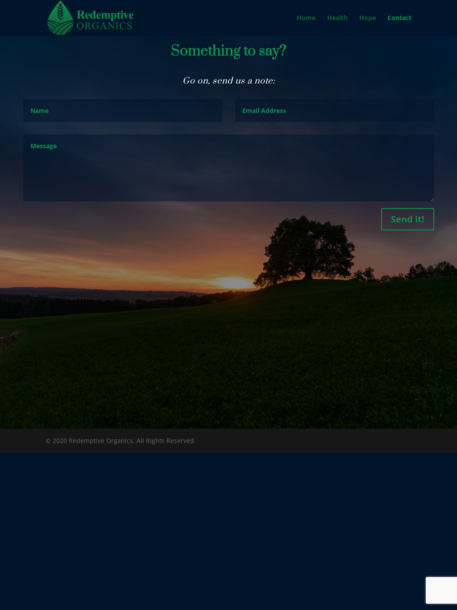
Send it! (407, 219)
